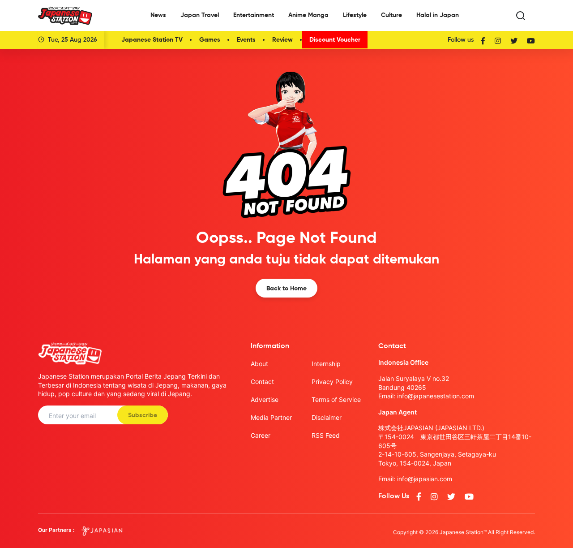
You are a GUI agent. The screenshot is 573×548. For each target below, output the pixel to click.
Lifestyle (355, 15)
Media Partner (271, 417)
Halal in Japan (437, 15)
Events (246, 40)
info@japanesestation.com (435, 396)
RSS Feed (326, 435)
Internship (326, 363)
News (158, 15)
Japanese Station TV (152, 40)
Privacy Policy (332, 381)
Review (282, 40)
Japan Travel (199, 15)
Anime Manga (308, 15)
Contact (262, 381)
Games (209, 40)
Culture (391, 15)
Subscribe (142, 415)
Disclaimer (327, 417)
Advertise (264, 399)
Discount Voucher (334, 40)
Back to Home (286, 288)
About (259, 363)
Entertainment (253, 15)
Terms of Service (336, 399)
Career (260, 435)
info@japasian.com (424, 479)
